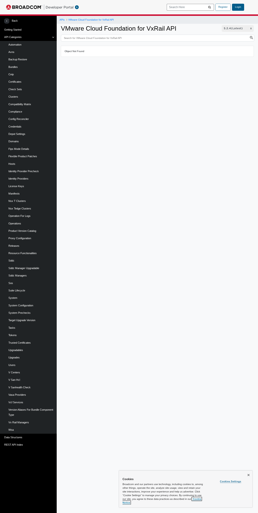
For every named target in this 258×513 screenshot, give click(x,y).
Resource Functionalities (22, 253)
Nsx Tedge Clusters (19, 208)
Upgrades (14, 357)
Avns (11, 52)
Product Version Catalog (22, 231)
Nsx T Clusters (17, 201)
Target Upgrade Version (21, 320)
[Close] (248, 475)
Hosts (11, 163)
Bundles (13, 67)
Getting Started (12, 29)
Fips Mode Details (18, 149)
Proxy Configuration (19, 238)
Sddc (11, 260)
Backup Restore (17, 59)
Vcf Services (15, 402)
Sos (10, 283)
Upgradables (15, 350)
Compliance (15, 111)
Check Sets (15, 89)
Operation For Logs (19, 216)
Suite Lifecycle (16, 290)
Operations (14, 223)
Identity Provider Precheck (23, 171)
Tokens (12, 335)
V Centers (14, 372)
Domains (13, 141)
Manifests (14, 193)
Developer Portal (60, 7)
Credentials (14, 126)
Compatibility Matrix (19, 104)
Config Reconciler (18, 119)
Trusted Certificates (19, 342)
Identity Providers (18, 178)
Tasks (11, 327)
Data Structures (13, 437)
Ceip (11, 74)
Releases (13, 245)
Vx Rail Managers (18, 422)
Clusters (13, 96)
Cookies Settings (230, 481)
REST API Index (13, 444)
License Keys (16, 186)
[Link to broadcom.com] (24, 7)
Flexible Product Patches (22, 156)
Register (223, 6)
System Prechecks (19, 312)
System (12, 298)
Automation (14, 44)
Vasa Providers (17, 394)
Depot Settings (16, 134)
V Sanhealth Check (19, 387)
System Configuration (20, 305)
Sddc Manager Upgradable (23, 268)
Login (238, 6)
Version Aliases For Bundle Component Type (30, 412)
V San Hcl (14, 379)
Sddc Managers (17, 275)
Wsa (11, 429)
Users (11, 365)
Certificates (14, 81)
